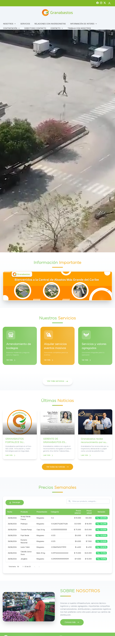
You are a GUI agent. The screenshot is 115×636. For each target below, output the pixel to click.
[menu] (57, 25)
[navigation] (6, 289)
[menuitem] (9, 23)
